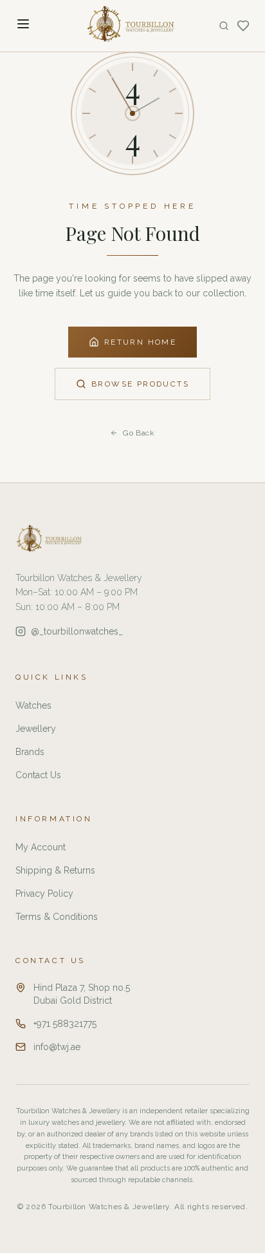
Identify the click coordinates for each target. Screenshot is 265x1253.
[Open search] (224, 26)
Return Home (140, 342)
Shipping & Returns (55, 870)
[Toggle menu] (23, 24)
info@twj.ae (56, 1047)
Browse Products (140, 383)
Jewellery (35, 728)
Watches (33, 705)
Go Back (138, 432)
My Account (40, 847)
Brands (29, 752)
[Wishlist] (243, 25)
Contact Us (38, 775)
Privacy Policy (44, 893)
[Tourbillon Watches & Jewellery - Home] (132, 25)
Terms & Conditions (56, 917)
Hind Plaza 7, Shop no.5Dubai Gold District (81, 994)
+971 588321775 (64, 1024)
